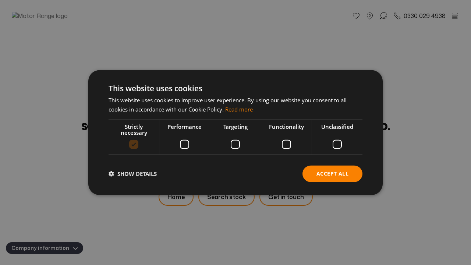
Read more (239, 109)
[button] (133, 174)
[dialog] (235, 132)
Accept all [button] (332, 173)
